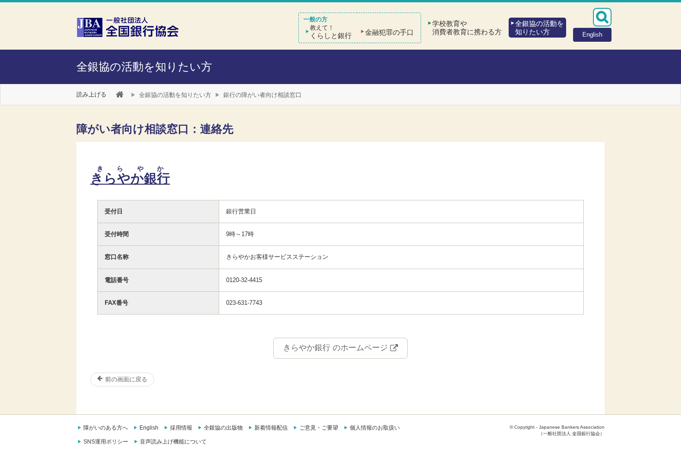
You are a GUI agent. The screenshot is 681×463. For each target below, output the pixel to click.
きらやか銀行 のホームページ (336, 347)
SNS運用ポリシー (105, 441)
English (148, 427)
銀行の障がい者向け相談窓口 (262, 94)
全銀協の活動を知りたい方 (144, 66)
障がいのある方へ (105, 427)
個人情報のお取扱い (375, 427)
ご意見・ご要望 (318, 427)
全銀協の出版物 (223, 427)
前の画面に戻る (125, 379)
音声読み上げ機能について (173, 441)
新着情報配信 (271, 427)
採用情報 (181, 427)
